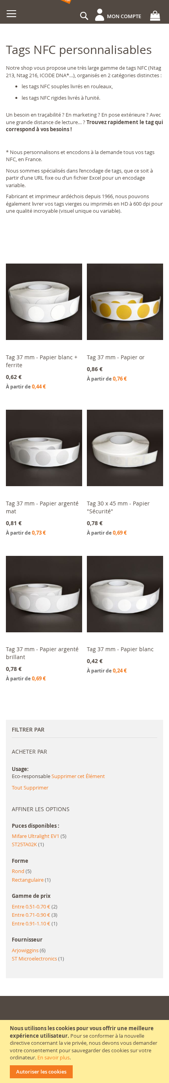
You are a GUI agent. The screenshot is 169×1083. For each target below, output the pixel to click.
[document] (85, 1051)
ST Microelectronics (38, 958)
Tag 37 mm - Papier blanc (120, 649)
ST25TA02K (28, 844)
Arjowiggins (29, 950)
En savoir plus (53, 1057)
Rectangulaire (31, 879)
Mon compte (124, 16)
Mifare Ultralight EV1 (39, 836)
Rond (21, 871)
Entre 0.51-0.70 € (34, 906)
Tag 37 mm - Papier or (116, 357)
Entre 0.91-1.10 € (34, 923)
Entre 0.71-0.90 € (34, 914)
